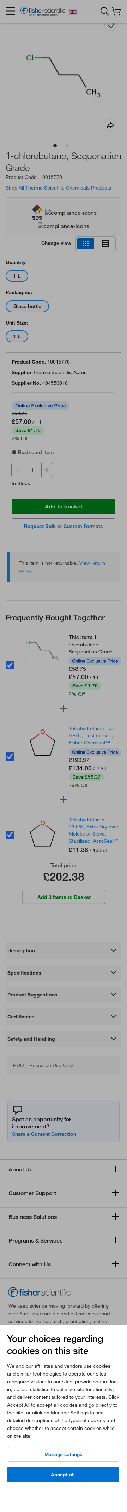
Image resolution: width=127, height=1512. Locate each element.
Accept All (63, 1474)
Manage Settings (63, 1454)
